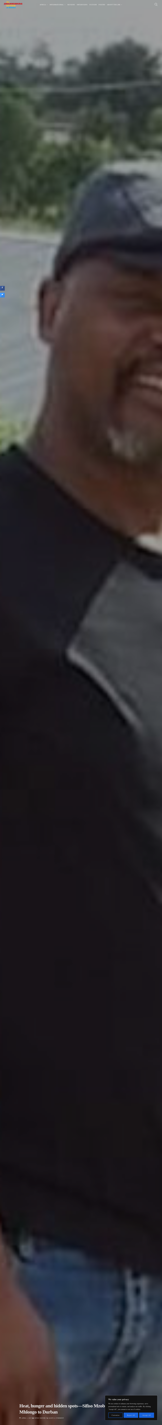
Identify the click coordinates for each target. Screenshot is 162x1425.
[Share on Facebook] (2, 290)
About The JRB (113, 5)
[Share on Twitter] (2, 297)
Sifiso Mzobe (40, 1418)
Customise (116, 1415)
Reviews (71, 5)
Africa (43, 5)
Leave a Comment (56, 1418)
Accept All (146, 1415)
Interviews (82, 5)
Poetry (102, 5)
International (57, 5)
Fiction (93, 5)
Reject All (131, 1415)
